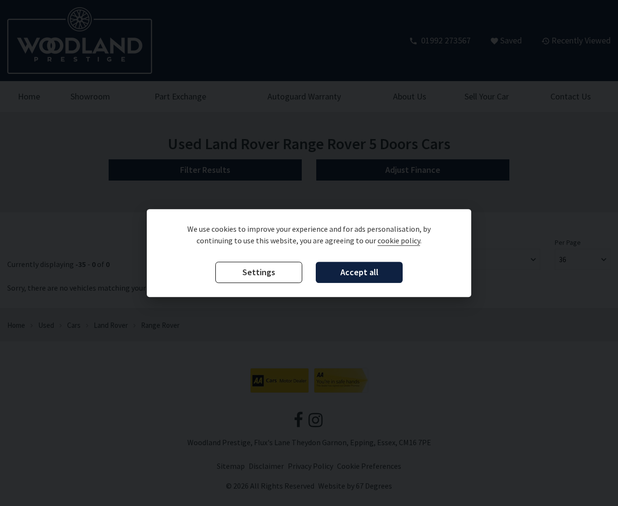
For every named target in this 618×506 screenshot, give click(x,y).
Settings (258, 272)
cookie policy (399, 240)
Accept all (359, 272)
